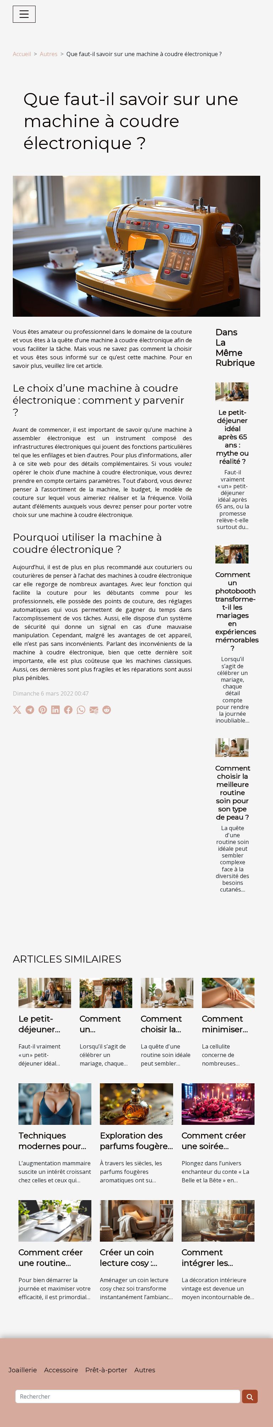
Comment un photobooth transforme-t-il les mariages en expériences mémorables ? (237, 611)
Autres (49, 54)
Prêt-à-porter (106, 1370)
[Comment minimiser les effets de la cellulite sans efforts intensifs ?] (228, 992)
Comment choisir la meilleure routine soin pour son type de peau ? (232, 792)
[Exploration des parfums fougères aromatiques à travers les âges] (136, 1103)
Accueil (22, 54)
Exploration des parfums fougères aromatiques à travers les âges (136, 1151)
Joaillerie (23, 1370)
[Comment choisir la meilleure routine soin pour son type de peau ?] (231, 747)
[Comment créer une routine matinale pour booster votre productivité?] (54, 1220)
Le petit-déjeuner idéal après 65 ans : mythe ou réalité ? (232, 436)
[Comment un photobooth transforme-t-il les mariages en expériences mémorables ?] (231, 554)
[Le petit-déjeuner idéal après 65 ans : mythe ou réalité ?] (231, 391)
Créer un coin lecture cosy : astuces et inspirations (127, 1268)
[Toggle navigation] (24, 14)
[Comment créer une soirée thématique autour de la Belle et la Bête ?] (218, 1103)
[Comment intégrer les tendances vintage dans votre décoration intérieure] (218, 1220)
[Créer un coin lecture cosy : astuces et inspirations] (136, 1220)
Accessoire (61, 1370)
